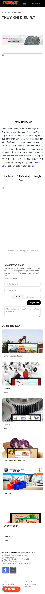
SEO (19, 12)
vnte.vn (7, 425)
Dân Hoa (7, 493)
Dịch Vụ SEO (28, 587)
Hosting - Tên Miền (8, 584)
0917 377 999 (11, 589)
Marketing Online (29, 582)
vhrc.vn (7, 389)
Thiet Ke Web (6, 582)
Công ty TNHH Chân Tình (14, 461)
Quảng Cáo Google (30, 584)
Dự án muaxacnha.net (13, 356)
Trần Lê (11, 3)
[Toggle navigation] (24, 4)
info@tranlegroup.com (13, 561)
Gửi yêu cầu (34, 303)
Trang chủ (6, 12)
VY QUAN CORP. (11, 526)
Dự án (13, 12)
